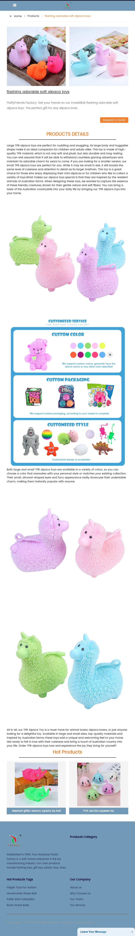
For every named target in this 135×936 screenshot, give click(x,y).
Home (18, 16)
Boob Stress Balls (18, 905)
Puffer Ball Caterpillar (21, 899)
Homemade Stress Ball (22, 893)
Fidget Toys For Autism (21, 887)
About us (76, 887)
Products (33, 16)
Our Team (76, 899)
